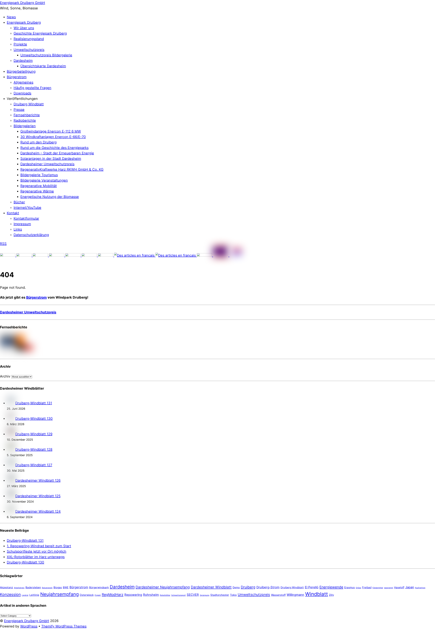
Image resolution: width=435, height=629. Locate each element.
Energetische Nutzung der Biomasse (49, 197)
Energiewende (331, 587)
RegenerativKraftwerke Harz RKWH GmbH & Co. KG (61, 169)
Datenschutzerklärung (31, 235)
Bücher (19, 202)
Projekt (98, 595)
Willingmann (295, 595)
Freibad (366, 587)
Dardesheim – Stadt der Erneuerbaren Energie (57, 153)
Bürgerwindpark (99, 587)
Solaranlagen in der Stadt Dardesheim (50, 159)
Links (18, 229)
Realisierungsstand (29, 39)
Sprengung (204, 595)
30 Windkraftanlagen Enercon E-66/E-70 (53, 137)
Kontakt (13, 213)
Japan (409, 587)
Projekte (20, 44)
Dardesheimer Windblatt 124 (38, 511)
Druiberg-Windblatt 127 (33, 465)
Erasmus (349, 587)
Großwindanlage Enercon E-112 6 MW (50, 131)
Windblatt (316, 594)
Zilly (331, 595)
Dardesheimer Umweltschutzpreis (47, 164)
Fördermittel (377, 588)
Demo (236, 587)
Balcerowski (47, 588)
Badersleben (33, 587)
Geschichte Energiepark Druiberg (40, 33)
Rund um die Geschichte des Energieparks (54, 148)
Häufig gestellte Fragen (32, 88)
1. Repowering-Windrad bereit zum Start (39, 546)
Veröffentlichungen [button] (22, 99)
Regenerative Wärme (37, 191)
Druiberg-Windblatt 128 (33, 449)
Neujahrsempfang (59, 594)
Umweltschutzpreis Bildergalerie (46, 55)
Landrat (25, 595)
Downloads (22, 93)
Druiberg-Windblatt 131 (33, 403)
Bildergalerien (25, 126)
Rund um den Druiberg (38, 142)
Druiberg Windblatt (29, 104)
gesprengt (388, 588)
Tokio (233, 595)
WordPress (28, 626)
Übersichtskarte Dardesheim (43, 66)
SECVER (193, 595)
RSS (3, 244)
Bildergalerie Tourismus (39, 175)
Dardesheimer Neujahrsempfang (163, 587)
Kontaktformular (26, 218)
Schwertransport (178, 595)
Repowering (133, 595)
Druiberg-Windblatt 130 (34, 418)
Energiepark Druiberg (24, 22)
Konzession (10, 594)
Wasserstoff (278, 595)
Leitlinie (34, 595)
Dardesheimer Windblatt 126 (37, 480)
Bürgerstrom (17, 77)
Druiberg (248, 587)
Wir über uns (24, 28)
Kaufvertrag (420, 588)
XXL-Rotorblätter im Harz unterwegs (36, 557)
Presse (19, 110)
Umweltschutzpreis (29, 50)
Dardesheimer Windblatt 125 (37, 496)
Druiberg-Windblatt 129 (33, 434)
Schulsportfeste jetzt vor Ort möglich (36, 551)
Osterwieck (87, 595)
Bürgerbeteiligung (21, 71)
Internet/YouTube (27, 208)
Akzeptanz (6, 587)
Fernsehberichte (27, 115)
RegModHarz (112, 594)
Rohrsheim (151, 595)
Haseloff (399, 587)
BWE (65, 587)
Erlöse (358, 588)
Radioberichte (25, 120)
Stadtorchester (219, 595)
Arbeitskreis (19, 588)
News (11, 17)
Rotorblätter (165, 595)
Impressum (22, 224)
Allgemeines (23, 82)
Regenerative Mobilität (38, 186)
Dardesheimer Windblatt (211, 587)
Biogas (58, 587)
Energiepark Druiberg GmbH (26, 621)
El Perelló (311, 587)
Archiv (5, 376)
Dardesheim (23, 61)
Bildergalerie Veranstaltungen (44, 180)
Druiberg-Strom (268, 587)
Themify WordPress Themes (63, 626)
